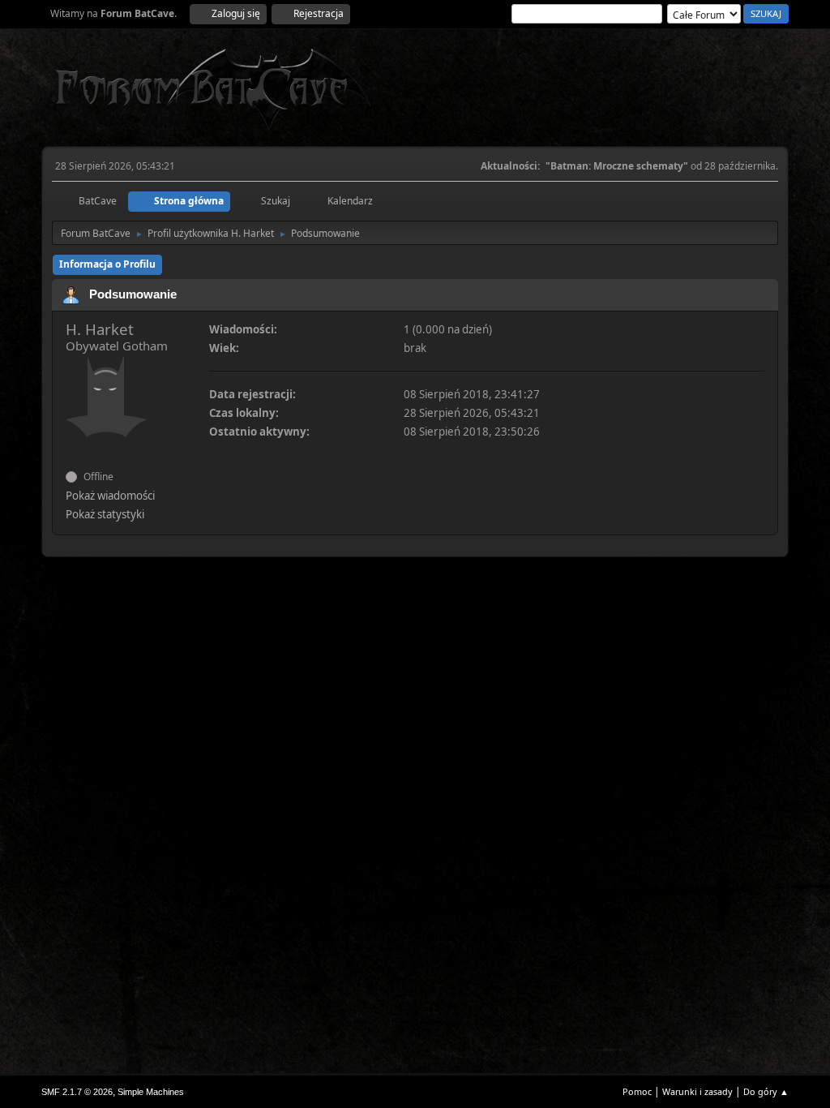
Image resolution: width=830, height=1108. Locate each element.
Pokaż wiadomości (110, 495)
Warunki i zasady (697, 1091)
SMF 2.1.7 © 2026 (77, 1092)
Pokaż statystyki (105, 514)
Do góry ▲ (766, 1091)
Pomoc (637, 1091)
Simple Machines (151, 1092)
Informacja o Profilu (107, 264)
